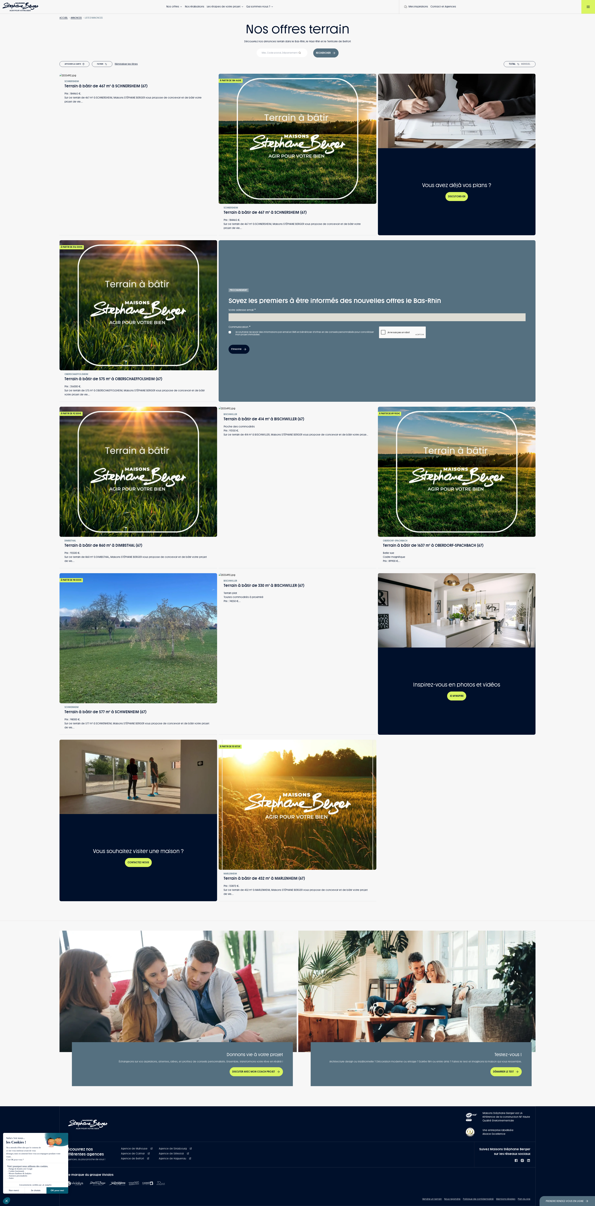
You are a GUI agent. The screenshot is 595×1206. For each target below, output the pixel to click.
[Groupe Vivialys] (76, 1183)
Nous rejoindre (452, 1199)
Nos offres (172, 6)
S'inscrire (236, 349)
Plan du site (524, 1199)
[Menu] (588, 7)
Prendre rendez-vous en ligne (565, 1201)
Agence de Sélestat (172, 1153)
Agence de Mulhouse (134, 1148)
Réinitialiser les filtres (126, 64)
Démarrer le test (503, 1071)
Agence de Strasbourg (173, 1148)
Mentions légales (505, 1199)
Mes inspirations (418, 6)
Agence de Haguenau (173, 1158)
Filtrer (100, 64)
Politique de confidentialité (478, 1199)
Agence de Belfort (133, 1158)
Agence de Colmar (133, 1153)
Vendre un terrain (432, 1199)
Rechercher (323, 52)
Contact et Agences (443, 6)
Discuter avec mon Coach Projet (253, 1071)
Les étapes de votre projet (223, 6)
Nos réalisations (194, 6)
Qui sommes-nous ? (258, 6)
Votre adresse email (242, 309)
